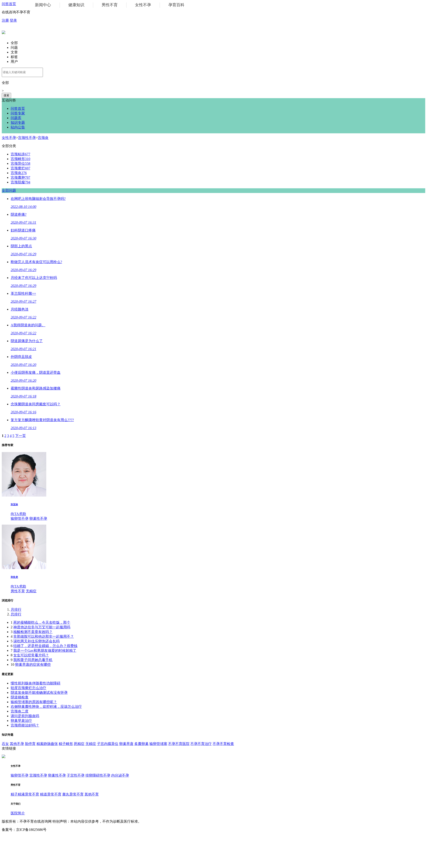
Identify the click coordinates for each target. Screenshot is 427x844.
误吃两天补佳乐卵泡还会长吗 (36, 641)
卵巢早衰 (126, 744)
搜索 (6, 95)
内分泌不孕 (120, 775)
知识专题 (18, 122)
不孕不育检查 (223, 744)
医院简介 (18, 813)
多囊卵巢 (141, 744)
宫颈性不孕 (27, 138)
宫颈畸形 (20, 159)
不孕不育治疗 (201, 744)
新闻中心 (43, 5)
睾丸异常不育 (73, 794)
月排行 (16, 609)
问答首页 (9, 4)
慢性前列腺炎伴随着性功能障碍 (35, 683)
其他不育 (92, 794)
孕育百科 (176, 5)
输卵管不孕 (19, 518)
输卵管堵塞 (158, 744)
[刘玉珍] (24, 495)
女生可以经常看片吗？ (31, 655)
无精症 (31, 591)
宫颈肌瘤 (20, 182)
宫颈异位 (20, 163)
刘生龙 (14, 577)
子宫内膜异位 (107, 744)
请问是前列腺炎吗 (25, 716)
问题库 (16, 118)
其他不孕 (17, 744)
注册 (5, 20)
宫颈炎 (43, 138)
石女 (5, 744)
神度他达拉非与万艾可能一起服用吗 (41, 627)
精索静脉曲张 (47, 744)
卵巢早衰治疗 (21, 720)
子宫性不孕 (76, 775)
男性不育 (110, 5)
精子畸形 (66, 744)
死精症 (79, 744)
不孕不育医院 (178, 744)
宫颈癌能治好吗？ (25, 725)
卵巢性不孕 (38, 518)
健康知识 (76, 5)
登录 (13, 20)
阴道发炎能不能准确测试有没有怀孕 (39, 692)
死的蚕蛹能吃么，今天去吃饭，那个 (41, 622)
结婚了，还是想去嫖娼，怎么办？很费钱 (45, 646)
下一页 (20, 436)
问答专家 (18, 113)
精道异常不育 (50, 794)
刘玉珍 (14, 504)
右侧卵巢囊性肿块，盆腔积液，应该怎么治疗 (46, 706)
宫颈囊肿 (20, 177)
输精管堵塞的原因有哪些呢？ (34, 702)
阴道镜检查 (19, 697)
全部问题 (9, 190)
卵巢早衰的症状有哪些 (33, 664)
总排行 (16, 614)
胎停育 (30, 744)
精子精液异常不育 (25, 794)
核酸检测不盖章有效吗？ (32, 632)
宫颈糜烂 (20, 168)
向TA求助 (18, 514)
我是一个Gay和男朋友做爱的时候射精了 (44, 650)
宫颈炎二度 (19, 711)
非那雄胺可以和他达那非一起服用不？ (43, 636)
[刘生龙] (24, 568)
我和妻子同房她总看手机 (32, 660)
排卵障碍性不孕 (97, 775)
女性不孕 (143, 5)
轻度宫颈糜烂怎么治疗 (28, 688)
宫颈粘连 (20, 154)
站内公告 (18, 127)
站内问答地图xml (15, 838)
